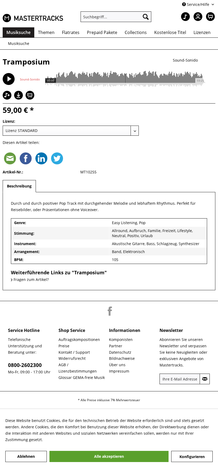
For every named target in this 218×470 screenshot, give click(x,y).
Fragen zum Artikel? (30, 279)
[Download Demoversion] (19, 98)
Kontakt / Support (74, 352)
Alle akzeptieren (109, 456)
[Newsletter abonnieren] (205, 379)
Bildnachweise (122, 358)
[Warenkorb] (209, 16)
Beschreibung (19, 186)
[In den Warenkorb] (31, 96)
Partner (115, 345)
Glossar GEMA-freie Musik (81, 377)
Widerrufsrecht (72, 358)
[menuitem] (116, 16)
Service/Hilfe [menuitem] (198, 4)
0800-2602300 (25, 365)
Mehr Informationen (62, 439)
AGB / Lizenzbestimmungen (77, 368)
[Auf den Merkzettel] (8, 96)
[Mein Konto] (196, 16)
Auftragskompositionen (79, 339)
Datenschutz (120, 352)
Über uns (117, 364)
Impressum (119, 371)
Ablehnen (26, 456)
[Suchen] (145, 16)
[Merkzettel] (183, 16)
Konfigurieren (192, 456)
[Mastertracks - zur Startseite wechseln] (33, 18)
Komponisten (121, 339)
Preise (63, 345)
